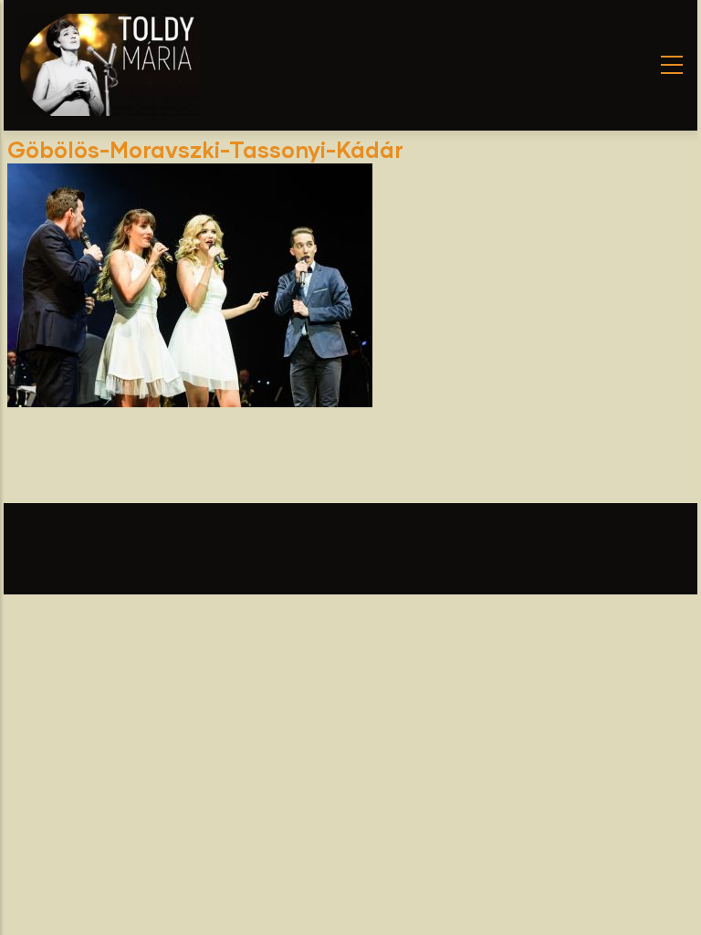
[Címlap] (108, 65)
